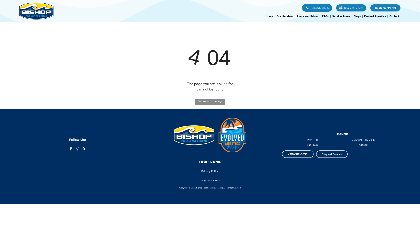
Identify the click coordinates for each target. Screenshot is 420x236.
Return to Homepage (210, 101)
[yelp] (83, 149)
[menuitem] (269, 16)
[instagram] (77, 149)
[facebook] (70, 149)
